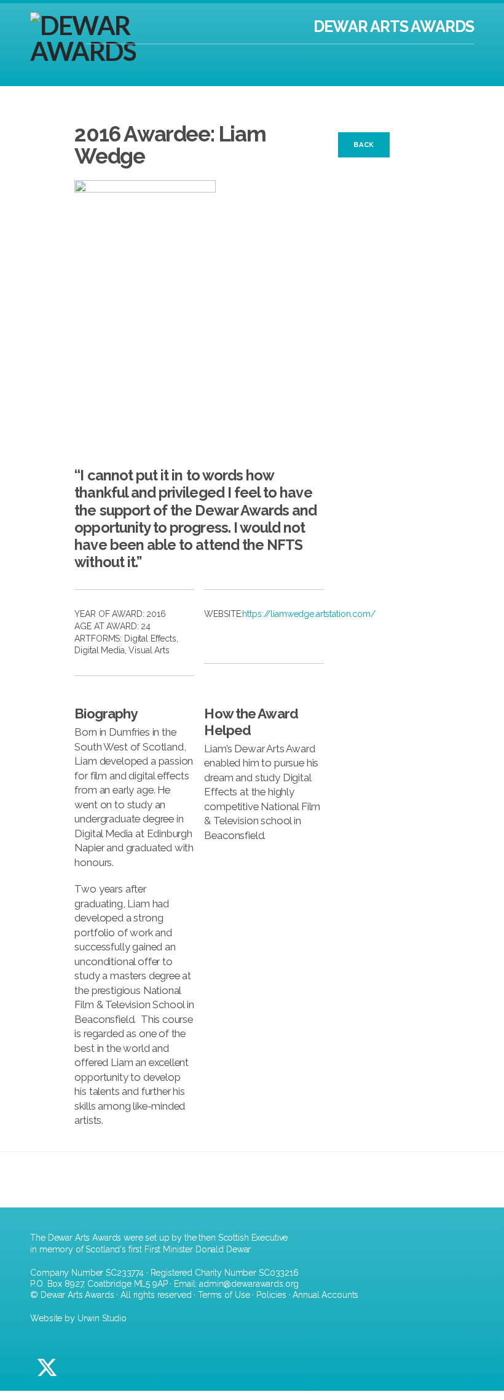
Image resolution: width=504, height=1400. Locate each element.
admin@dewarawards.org (249, 1284)
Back (363, 144)
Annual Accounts (325, 1295)
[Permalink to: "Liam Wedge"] (199, 314)
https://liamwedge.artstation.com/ (308, 614)
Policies (271, 1295)
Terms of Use (224, 1295)
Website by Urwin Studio (78, 1318)
